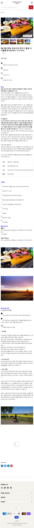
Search (17, 521)
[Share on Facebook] (2, 466)
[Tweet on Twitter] (5, 466)
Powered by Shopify (17, 525)
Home (2, 12)
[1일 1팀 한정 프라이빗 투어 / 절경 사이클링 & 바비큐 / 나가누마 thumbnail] (5, 41)
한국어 (16, 508)
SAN (4, 53)
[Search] (31, 7)
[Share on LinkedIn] (8, 466)
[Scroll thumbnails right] (31, 42)
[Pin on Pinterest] (11, 466)
